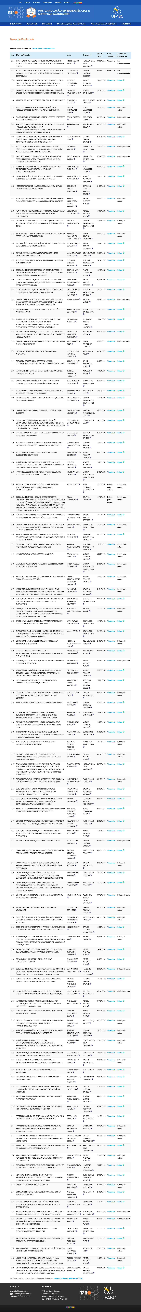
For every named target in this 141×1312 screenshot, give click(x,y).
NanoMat (58, 2)
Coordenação (47, 2)
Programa (15, 23)
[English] (74, 2)
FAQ (20, 2)
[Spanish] (80, 2)
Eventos (126, 23)
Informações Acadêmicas (71, 23)
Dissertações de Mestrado (43, 48)
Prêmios (67, 2)
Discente (47, 23)
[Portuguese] (77, 2)
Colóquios (36, 2)
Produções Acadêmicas (104, 23)
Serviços (27, 2)
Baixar (120, 260)
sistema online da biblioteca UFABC (68, 1278)
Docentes (31, 23)
